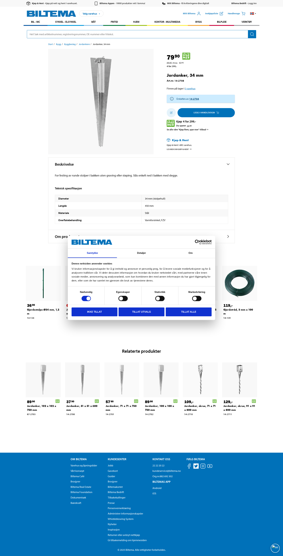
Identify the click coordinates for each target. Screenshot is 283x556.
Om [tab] (191, 253)
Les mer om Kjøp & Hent (178, 149)
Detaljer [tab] (141, 253)
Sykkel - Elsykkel (65, 21)
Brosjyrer (75, 481)
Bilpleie (221, 21)
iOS (154, 493)
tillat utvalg (141, 311)
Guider (111, 476)
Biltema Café (77, 476)
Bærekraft (76, 502)
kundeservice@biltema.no (166, 470)
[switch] (123, 298)
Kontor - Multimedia (167, 21)
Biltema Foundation (81, 492)
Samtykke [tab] (92, 253)
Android (156, 488)
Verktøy (247, 21)
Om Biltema (79, 459)
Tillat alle (188, 311)
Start (50, 44)
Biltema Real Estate (81, 486)
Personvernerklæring (119, 508)
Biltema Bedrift (116, 492)
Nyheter (112, 524)
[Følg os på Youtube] (209, 467)
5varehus (190, 88)
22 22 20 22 (158, 465)
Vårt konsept (77, 470)
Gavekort (113, 470)
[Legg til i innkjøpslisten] (171, 112)
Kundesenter (117, 459)
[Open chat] (275, 548)
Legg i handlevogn (204, 112)
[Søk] (252, 34)
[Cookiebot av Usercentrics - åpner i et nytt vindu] (197, 242)
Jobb (110, 465)
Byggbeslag (70, 44)
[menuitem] (35, 22)
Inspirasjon (114, 529)
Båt (93, 21)
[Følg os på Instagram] (203, 466)
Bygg (198, 21)
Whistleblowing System (120, 519)
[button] (253, 13)
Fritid (114, 21)
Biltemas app (161, 482)
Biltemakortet (115, 486)
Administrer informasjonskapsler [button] (125, 513)
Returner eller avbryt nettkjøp (124, 535)
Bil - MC (35, 21)
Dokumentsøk (78, 497)
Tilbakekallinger (116, 497)
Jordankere (84, 44)
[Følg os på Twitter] (196, 466)
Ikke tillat (94, 311)
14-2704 (194, 98)
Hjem (136, 21)
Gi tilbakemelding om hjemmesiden (127, 540)
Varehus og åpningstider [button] (84, 465)
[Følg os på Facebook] (189, 466)
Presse (111, 502)
